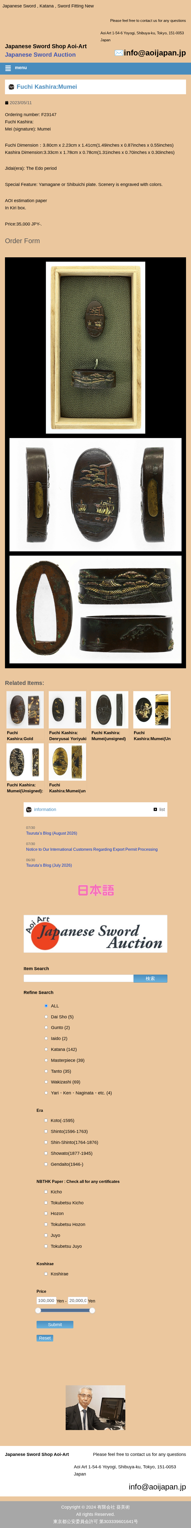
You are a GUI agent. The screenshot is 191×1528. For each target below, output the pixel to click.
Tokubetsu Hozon (68, 1224)
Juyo (55, 1235)
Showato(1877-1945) (72, 1153)
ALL (55, 1005)
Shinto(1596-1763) (69, 1131)
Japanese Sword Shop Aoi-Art (46, 46)
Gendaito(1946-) (67, 1164)
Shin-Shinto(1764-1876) (74, 1142)
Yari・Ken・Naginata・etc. (81, 1092)
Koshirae (59, 1273)
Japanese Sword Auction (40, 54)
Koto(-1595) (62, 1120)
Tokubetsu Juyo (66, 1246)
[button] (98, 69)
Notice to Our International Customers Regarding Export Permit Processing (92, 849)
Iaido (59, 1038)
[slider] (38, 1310)
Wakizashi (65, 1081)
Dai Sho (62, 1016)
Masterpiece (68, 1060)
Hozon (57, 1213)
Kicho (56, 1191)
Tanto (61, 1071)
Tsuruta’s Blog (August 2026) (51, 833)
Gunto (60, 1027)
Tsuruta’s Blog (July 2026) (49, 865)
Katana (64, 1049)
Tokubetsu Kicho (67, 1202)
